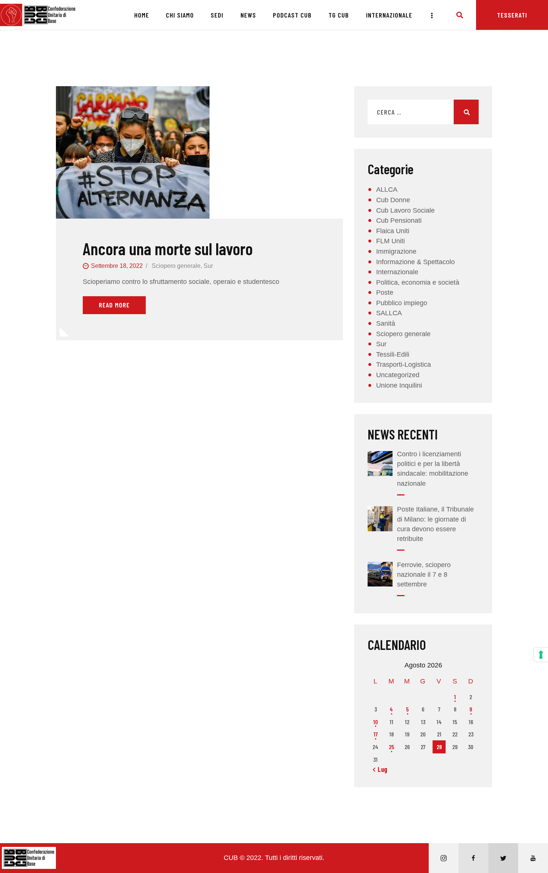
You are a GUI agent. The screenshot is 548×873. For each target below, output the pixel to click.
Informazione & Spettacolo (415, 262)
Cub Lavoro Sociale (405, 210)
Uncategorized (397, 375)
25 (391, 746)
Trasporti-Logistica (403, 364)
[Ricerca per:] (423, 112)
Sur (208, 266)
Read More (114, 305)
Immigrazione (396, 251)
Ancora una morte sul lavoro (168, 249)
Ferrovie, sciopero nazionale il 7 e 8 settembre (424, 574)
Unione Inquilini (399, 385)
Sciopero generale (176, 266)
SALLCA (389, 313)
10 (375, 721)
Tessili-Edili (392, 354)
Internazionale (397, 272)
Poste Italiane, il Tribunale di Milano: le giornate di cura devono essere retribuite (435, 524)
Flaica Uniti (392, 231)
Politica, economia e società (417, 282)
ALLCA (386, 189)
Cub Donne (393, 200)
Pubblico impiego (401, 303)
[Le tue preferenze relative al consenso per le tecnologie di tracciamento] (541, 655)
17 (376, 734)
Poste (384, 292)
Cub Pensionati (399, 220)
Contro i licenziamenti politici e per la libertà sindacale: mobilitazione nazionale (432, 468)
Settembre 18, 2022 (117, 266)
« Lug (380, 769)
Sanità (385, 323)
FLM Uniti (390, 241)
